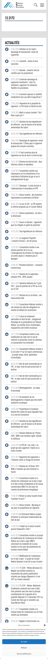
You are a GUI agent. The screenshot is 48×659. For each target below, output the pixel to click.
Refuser (24, 648)
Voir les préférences (24, 654)
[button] (45, 625)
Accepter (24, 642)
